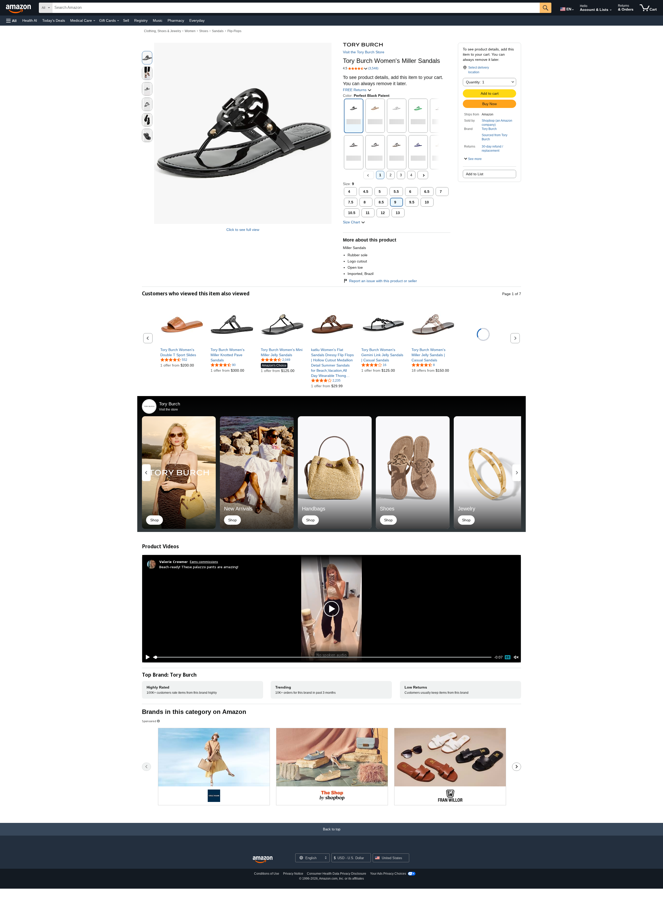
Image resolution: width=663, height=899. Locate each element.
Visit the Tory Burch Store (363, 52)
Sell (126, 20)
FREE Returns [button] (355, 90)
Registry (141, 20)
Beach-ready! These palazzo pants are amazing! (198, 567)
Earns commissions (204, 562)
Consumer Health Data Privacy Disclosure (336, 873)
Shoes (203, 31)
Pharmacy (176, 20)
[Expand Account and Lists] (611, 10)
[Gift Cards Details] (118, 20)
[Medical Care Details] (94, 20)
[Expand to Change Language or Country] (573, 9)
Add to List (474, 174)
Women (190, 31)
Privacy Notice (293, 873)
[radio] (147, 57)
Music (157, 20)
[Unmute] (516, 657)
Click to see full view (242, 230)
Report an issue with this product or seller (383, 281)
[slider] (322, 657)
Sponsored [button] (149, 721)
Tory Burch (489, 129)
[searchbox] (296, 8)
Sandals (218, 31)
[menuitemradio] (507, 657)
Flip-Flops (234, 31)
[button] (11, 21)
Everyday (197, 20)
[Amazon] (19, 7)
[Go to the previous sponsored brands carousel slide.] (146, 767)
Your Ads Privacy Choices (388, 873)
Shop (154, 520)
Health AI (29, 20)
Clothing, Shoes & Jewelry (162, 31)
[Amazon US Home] (262, 859)
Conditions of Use (266, 873)
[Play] (146, 657)
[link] (181, 352)
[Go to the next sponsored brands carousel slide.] (516, 767)
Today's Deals (53, 20)
